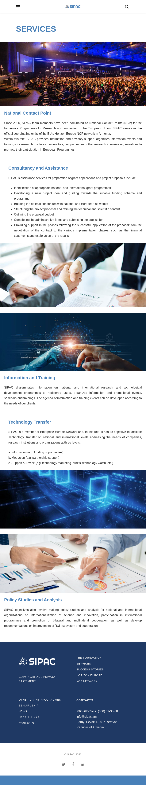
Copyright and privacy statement (37, 679)
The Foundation (89, 657)
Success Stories (90, 669)
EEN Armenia (29, 705)
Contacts (26, 723)
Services (83, 663)
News (23, 711)
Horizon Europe (89, 675)
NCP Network (87, 681)
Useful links (29, 717)
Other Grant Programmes (40, 699)
